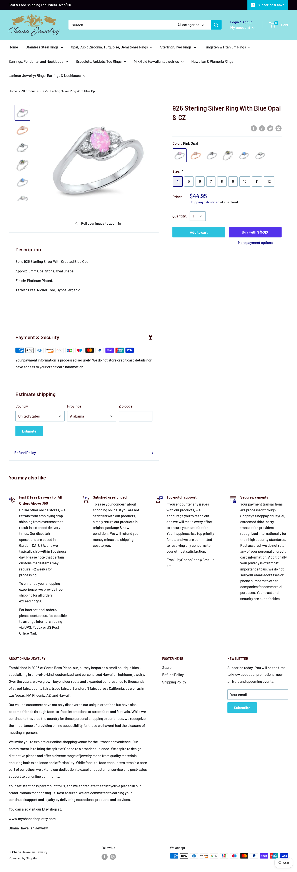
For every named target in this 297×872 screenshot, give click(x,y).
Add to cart (199, 232)
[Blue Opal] (244, 155)
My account (240, 27)
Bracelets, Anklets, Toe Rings (99, 61)
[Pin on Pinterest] (262, 127)
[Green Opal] (228, 155)
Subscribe (242, 707)
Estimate (29, 431)
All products (29, 91)
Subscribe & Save (271, 5)
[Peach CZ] (196, 155)
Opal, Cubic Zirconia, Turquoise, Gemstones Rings (109, 47)
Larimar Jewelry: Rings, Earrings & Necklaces (45, 75)
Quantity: (179, 216)
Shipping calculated (205, 202)
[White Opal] (260, 155)
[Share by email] (278, 127)
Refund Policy (25, 452)
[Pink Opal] (180, 155)
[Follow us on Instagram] (113, 856)
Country (21, 406)
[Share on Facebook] (254, 127)
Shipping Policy (174, 682)
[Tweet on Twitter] (270, 127)
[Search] (216, 25)
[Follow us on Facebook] (105, 856)
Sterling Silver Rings (176, 47)
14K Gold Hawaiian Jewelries (156, 61)
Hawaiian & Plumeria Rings (212, 61)
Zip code (125, 406)
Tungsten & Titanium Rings (225, 47)
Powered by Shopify (23, 858)
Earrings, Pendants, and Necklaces (36, 61)
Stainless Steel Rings (42, 47)
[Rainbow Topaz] (212, 155)
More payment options (255, 242)
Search (168, 667)
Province (74, 406)
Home (13, 47)
